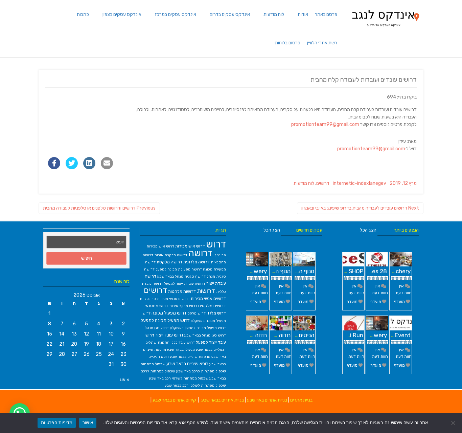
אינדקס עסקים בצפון (121, 14)
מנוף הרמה (301, 271)
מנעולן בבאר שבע (181, 349)
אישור (88, 422)
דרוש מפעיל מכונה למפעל (165, 320)
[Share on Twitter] (72, 167)
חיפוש (86, 258)
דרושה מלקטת (169, 261)
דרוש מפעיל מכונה (169, 313)
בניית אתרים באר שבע (267, 400)
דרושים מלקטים (212, 305)
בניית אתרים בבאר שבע (222, 400)
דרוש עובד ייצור (169, 335)
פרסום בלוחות (287, 43)
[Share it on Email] (107, 167)
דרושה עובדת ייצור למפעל (184, 283)
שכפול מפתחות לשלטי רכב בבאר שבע (195, 385)
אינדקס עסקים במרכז (175, 14)
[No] (453, 422)
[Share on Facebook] (54, 167)
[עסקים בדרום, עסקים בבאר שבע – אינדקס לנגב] (385, 28)
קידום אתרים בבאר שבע (174, 400)
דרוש (216, 244)
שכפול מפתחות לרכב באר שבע (201, 371)
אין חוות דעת (307, 289)
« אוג (124, 380)
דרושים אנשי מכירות (208, 298)
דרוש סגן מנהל (157, 328)
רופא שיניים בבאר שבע (187, 363)
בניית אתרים (301, 400)
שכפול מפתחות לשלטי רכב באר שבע (178, 378)
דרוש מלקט (196, 313)
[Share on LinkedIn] (89, 167)
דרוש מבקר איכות (183, 306)
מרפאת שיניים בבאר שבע (190, 356)
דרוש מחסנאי (156, 305)
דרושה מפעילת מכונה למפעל (179, 269)
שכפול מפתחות (152, 364)
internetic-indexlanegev (359, 183)
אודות (303, 14)
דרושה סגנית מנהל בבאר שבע (181, 276)
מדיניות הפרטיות (56, 422)
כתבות (83, 14)
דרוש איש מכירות (190, 245)
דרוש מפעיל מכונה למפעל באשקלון (198, 328)
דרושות (206, 291)
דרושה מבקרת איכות (170, 255)
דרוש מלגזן (216, 313)
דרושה (200, 253)
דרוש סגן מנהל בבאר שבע (205, 335)
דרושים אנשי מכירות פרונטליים (165, 299)
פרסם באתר (326, 14)
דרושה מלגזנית (196, 261)
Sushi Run (350, 335)
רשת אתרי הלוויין (322, 43)
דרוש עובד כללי (182, 342)
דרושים (322, 183)
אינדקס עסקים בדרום (230, 14)
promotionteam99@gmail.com (325, 124)
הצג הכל (271, 230)
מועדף (303, 301)
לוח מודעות (273, 14)
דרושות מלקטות (182, 291)
